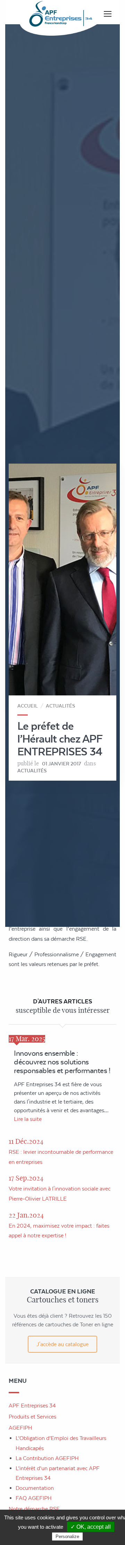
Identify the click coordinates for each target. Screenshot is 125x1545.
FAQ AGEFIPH (34, 1498)
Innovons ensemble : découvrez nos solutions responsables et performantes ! (62, 1062)
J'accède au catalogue (62, 1344)
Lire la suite (28, 1119)
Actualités (60, 706)
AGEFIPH (20, 1427)
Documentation (35, 1488)
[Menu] (107, 14)
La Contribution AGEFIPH (47, 1458)
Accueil (27, 706)
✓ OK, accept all (90, 1527)
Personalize (67, 1536)
